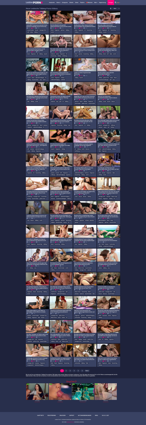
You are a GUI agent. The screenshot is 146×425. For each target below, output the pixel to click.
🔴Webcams (89, 2)
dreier (111, 220)
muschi (36, 30)
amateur (45, 125)
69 (85, 30)
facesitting (89, 30)
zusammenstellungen (104, 79)
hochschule (44, 196)
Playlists (82, 2)
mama (111, 77)
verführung (64, 55)
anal (100, 244)
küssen (113, 101)
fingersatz (57, 30)
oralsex (100, 268)
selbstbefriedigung (39, 77)
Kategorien (65, 2)
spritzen (62, 30)
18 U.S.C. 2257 (105, 415)
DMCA (96, 415)
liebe (111, 53)
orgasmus (68, 174)
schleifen (63, 79)
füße (100, 151)
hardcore (53, 53)
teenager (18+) (42, 30)
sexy (41, 79)
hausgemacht (30, 365)
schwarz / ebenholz (89, 220)
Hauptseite (52, 2)
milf (28, 32)
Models (71, 2)
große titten (106, 77)
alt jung (29, 198)
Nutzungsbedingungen (84, 415)
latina (31, 32)
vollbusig (113, 125)
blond (52, 30)
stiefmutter (54, 291)
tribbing (36, 32)
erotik (52, 32)
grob (60, 101)
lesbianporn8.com (70, 422)
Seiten (76, 2)
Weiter (87, 370)
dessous (87, 149)
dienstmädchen (102, 220)
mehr (95, 2)
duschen (108, 196)
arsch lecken (78, 103)
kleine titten (114, 196)
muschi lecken (30, 30)
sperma (53, 172)
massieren (104, 315)
